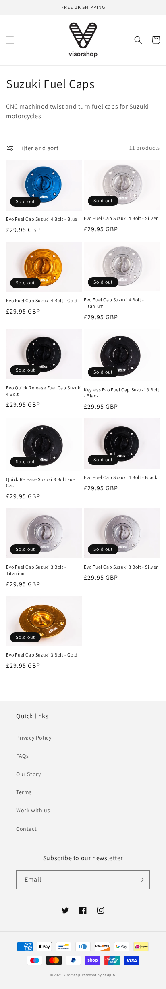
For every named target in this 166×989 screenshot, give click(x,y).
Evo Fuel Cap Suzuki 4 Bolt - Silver (121, 218)
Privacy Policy (33, 737)
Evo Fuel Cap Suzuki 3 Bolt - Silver (121, 567)
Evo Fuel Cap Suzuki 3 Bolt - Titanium (36, 570)
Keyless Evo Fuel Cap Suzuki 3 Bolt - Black (121, 393)
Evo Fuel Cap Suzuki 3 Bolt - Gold (42, 655)
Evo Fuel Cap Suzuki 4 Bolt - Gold (42, 300)
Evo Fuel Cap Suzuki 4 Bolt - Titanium (114, 303)
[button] (10, 40)
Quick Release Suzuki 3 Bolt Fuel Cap (41, 482)
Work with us (33, 810)
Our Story (28, 774)
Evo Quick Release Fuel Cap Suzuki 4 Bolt (44, 391)
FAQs (22, 755)
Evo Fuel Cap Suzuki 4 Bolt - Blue (41, 219)
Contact (26, 828)
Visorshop (72, 974)
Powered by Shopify (99, 974)
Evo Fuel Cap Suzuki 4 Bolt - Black (120, 477)
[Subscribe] (140, 879)
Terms (24, 792)
